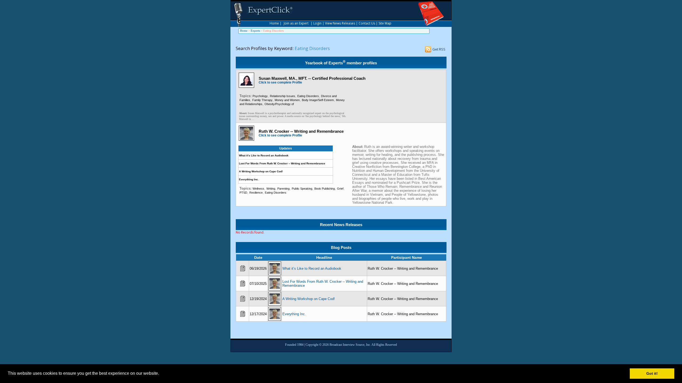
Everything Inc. (249, 179)
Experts (255, 30)
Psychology (260, 96)
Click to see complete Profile (280, 82)
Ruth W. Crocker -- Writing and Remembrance (301, 131)
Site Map (385, 23)
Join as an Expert (296, 23)
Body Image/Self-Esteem (318, 100)
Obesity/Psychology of (279, 104)
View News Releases (340, 23)
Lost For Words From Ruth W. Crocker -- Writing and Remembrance (282, 163)
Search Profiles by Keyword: (265, 48)
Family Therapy (262, 100)
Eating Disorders (308, 96)
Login (317, 23)
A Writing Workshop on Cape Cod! (261, 171)
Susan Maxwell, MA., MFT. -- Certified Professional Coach (312, 78)
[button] (161, 374)
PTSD (243, 192)
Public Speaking (302, 188)
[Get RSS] (428, 51)
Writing (270, 188)
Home (274, 23)
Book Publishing (324, 188)
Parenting (283, 188)
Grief (340, 188)
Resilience (256, 192)
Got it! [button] (652, 373)
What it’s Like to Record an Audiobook (264, 155)
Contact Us (367, 23)
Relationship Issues (282, 96)
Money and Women (287, 100)
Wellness (258, 188)
